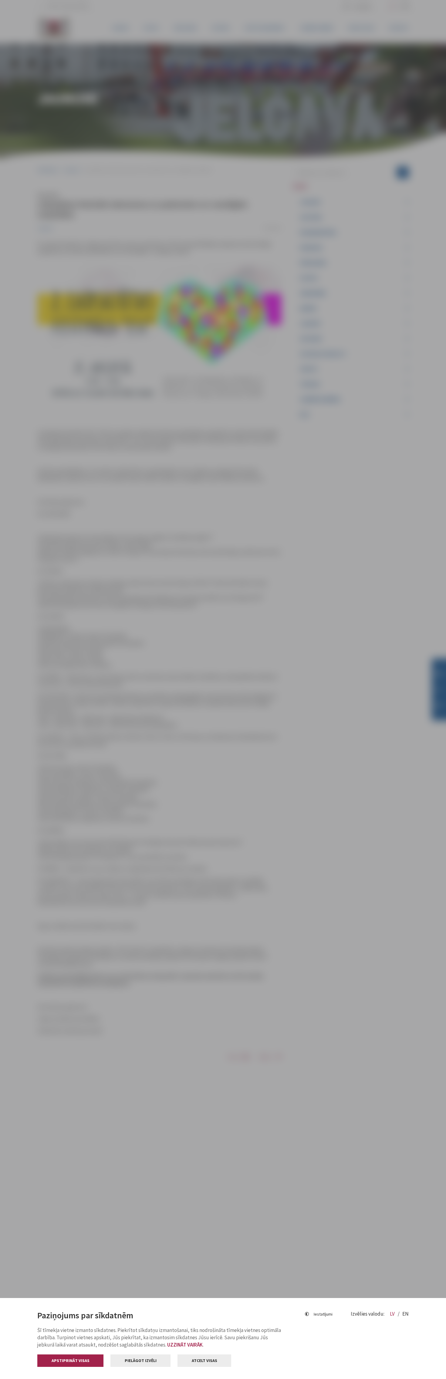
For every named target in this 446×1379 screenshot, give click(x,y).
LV (393, 1313)
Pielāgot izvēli (141, 1360)
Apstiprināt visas (71, 1360)
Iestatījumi (323, 1314)
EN (405, 1313)
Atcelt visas (204, 1360)
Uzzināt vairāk (185, 1344)
